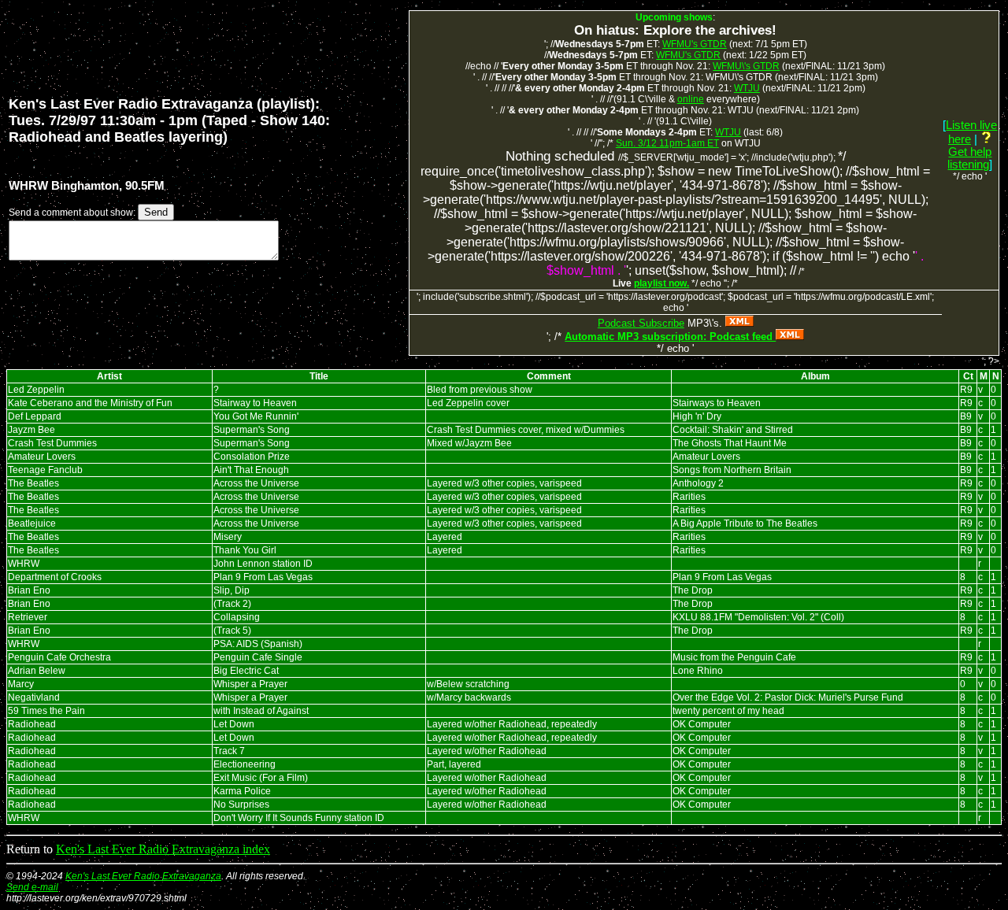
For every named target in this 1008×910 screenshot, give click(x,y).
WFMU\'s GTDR (746, 66)
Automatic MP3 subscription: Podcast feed (670, 336)
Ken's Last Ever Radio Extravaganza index (163, 849)
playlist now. (661, 283)
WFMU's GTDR (694, 44)
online (690, 99)
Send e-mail (32, 887)
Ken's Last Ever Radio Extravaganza (143, 876)
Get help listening (969, 158)
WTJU (747, 88)
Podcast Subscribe (641, 323)
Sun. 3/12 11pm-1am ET (667, 143)
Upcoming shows (674, 17)
